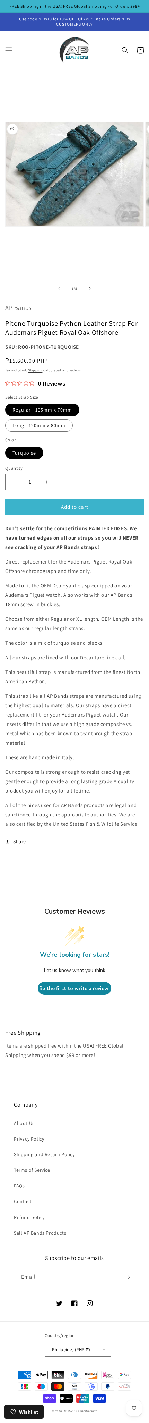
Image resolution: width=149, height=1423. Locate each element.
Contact (23, 1201)
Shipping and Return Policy (44, 1154)
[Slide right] (89, 288)
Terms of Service (32, 1170)
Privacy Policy (29, 1139)
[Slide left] (59, 288)
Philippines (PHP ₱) (71, 1350)
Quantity (14, 468)
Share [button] (19, 841)
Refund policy (29, 1217)
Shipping (35, 370)
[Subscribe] (127, 1277)
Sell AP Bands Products (40, 1233)
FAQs (19, 1186)
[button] (8, 50)
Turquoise (24, 453)
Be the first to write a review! (74, 988)
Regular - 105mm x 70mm (42, 410)
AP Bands (70, 1411)
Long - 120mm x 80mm (38, 425)
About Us (24, 1123)
